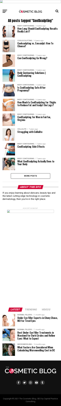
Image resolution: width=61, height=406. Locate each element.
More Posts (30, 176)
